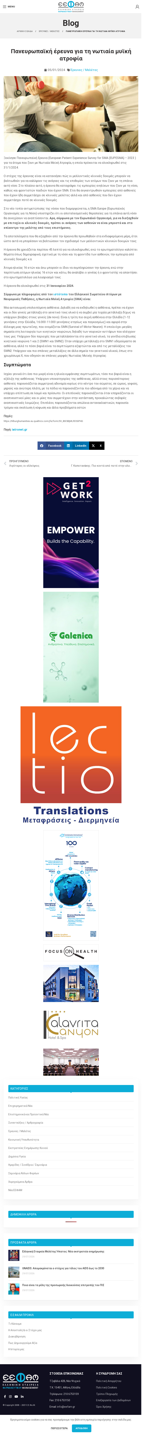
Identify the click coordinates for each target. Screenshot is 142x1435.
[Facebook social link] (5, 1397)
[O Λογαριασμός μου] (137, 6)
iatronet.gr (19, 429)
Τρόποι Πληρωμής (107, 1393)
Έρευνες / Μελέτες (84, 70)
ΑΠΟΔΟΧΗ (82, 1428)
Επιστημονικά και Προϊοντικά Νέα (28, 1114)
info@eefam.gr (66, 1406)
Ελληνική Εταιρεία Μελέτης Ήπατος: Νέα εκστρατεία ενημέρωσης (63, 1251)
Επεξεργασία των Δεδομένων (113, 1400)
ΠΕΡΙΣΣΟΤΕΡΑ (59, 1428)
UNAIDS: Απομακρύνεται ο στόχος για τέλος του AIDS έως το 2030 (63, 1268)
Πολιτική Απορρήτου (108, 1381)
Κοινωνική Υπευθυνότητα (23, 1139)
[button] (51, 445)
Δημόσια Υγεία (17, 1156)
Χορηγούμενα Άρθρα (20, 1181)
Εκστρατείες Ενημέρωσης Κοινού (28, 1148)
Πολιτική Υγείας (18, 1097)
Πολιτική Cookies (106, 1387)
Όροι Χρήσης (103, 1406)
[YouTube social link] (16, 1397)
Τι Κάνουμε (14, 1323)
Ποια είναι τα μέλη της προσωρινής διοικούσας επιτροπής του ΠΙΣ (63, 1285)
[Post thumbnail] (13, 1255)
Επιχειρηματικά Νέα (20, 1105)
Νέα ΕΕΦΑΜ (15, 1190)
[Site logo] (71, 6)
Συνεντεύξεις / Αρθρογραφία (25, 1122)
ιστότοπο (60, 294)
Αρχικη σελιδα (25, 31)
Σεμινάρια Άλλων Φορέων (23, 1173)
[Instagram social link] (10, 1397)
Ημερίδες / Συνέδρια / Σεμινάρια (27, 1164)
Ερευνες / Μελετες (49, 31)
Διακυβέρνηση (17, 1336)
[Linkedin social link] (22, 1397)
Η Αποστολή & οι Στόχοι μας (25, 1330)
